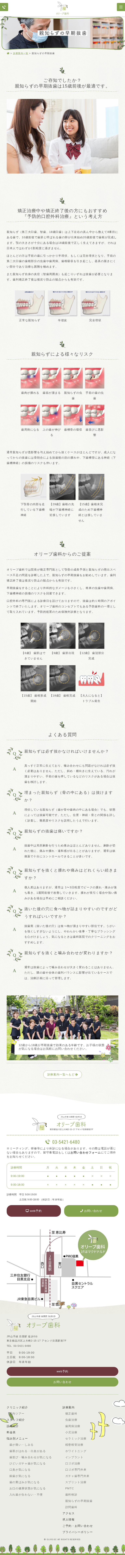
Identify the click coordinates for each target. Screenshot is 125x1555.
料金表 (11, 1432)
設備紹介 (13, 1426)
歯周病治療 (72, 1426)
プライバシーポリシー (77, 1532)
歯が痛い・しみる (21, 1444)
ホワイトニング (76, 1451)
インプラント (74, 1457)
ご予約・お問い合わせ (77, 1525)
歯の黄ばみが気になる (24, 1482)
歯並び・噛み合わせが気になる (30, 1457)
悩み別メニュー (17, 1438)
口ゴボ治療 (72, 1463)
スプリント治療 (76, 1482)
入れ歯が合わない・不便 (26, 1494)
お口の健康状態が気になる (27, 1488)
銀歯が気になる (20, 1476)
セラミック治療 (76, 1438)
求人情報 (68, 1519)
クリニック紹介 (17, 1407)
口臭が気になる (20, 1469)
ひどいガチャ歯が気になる (27, 1463)
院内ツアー (17, 1413)
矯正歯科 (71, 1413)
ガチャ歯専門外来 (77, 1476)
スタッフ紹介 (16, 1419)
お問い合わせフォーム (85, 1152)
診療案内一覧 (20, 53)
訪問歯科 (71, 1507)
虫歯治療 (71, 1419)
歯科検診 (71, 1494)
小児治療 (71, 1432)
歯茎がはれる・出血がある (27, 1451)
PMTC (69, 1488)
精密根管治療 (74, 1444)
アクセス (68, 1513)
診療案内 (68, 1407)
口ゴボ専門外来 (76, 1469)
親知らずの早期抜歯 (79, 1501)
